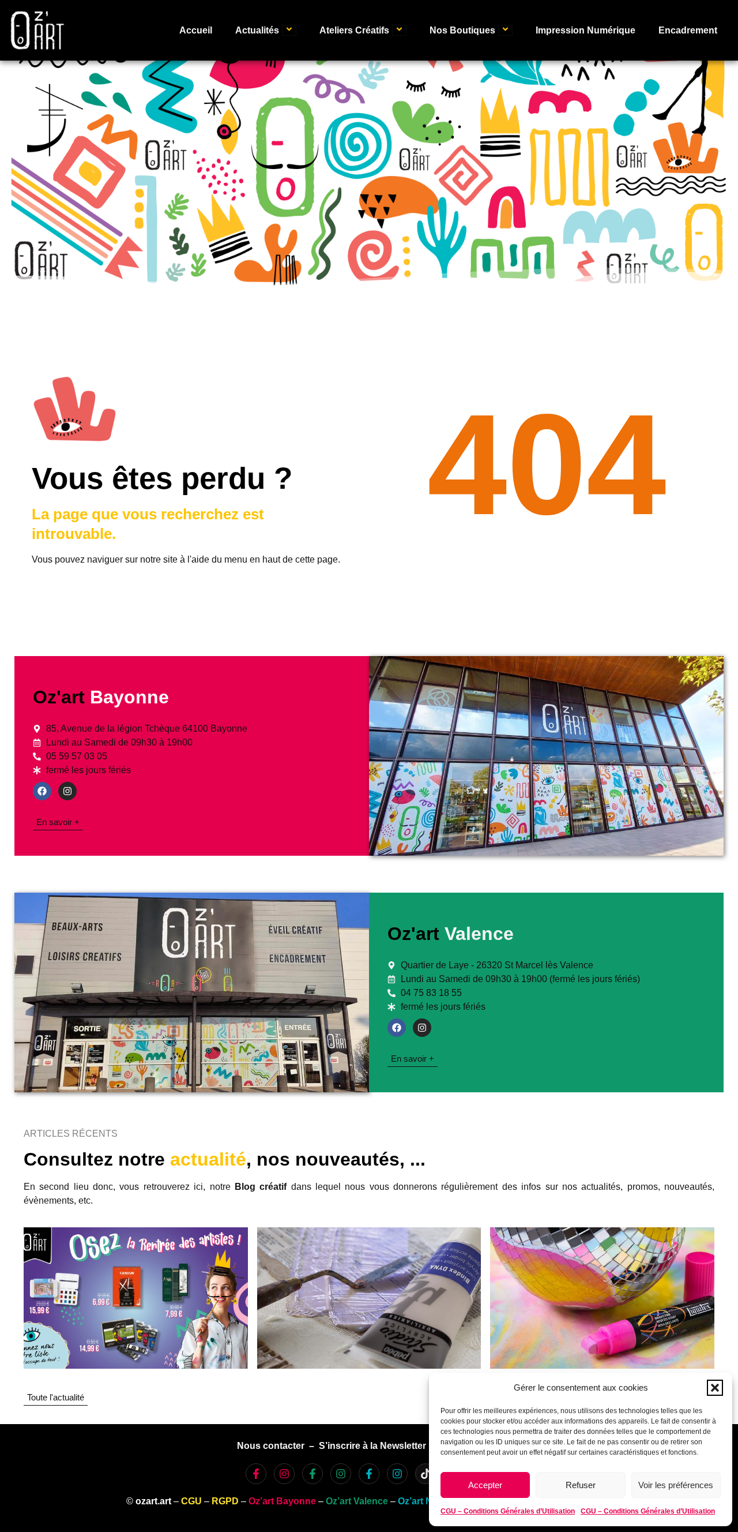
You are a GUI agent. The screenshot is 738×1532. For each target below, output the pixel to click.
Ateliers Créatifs (354, 30)
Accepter (485, 1485)
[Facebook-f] (256, 1473)
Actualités (257, 30)
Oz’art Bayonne (282, 1501)
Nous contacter (270, 1446)
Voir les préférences (675, 1485)
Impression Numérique (585, 30)
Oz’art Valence (357, 1501)
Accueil (195, 30)
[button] (715, 1388)
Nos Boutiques (462, 30)
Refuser (581, 1485)
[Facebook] (42, 791)
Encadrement (687, 30)
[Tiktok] (425, 1473)
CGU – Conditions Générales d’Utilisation (507, 1511)
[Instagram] (67, 791)
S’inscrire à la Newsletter (372, 1446)
